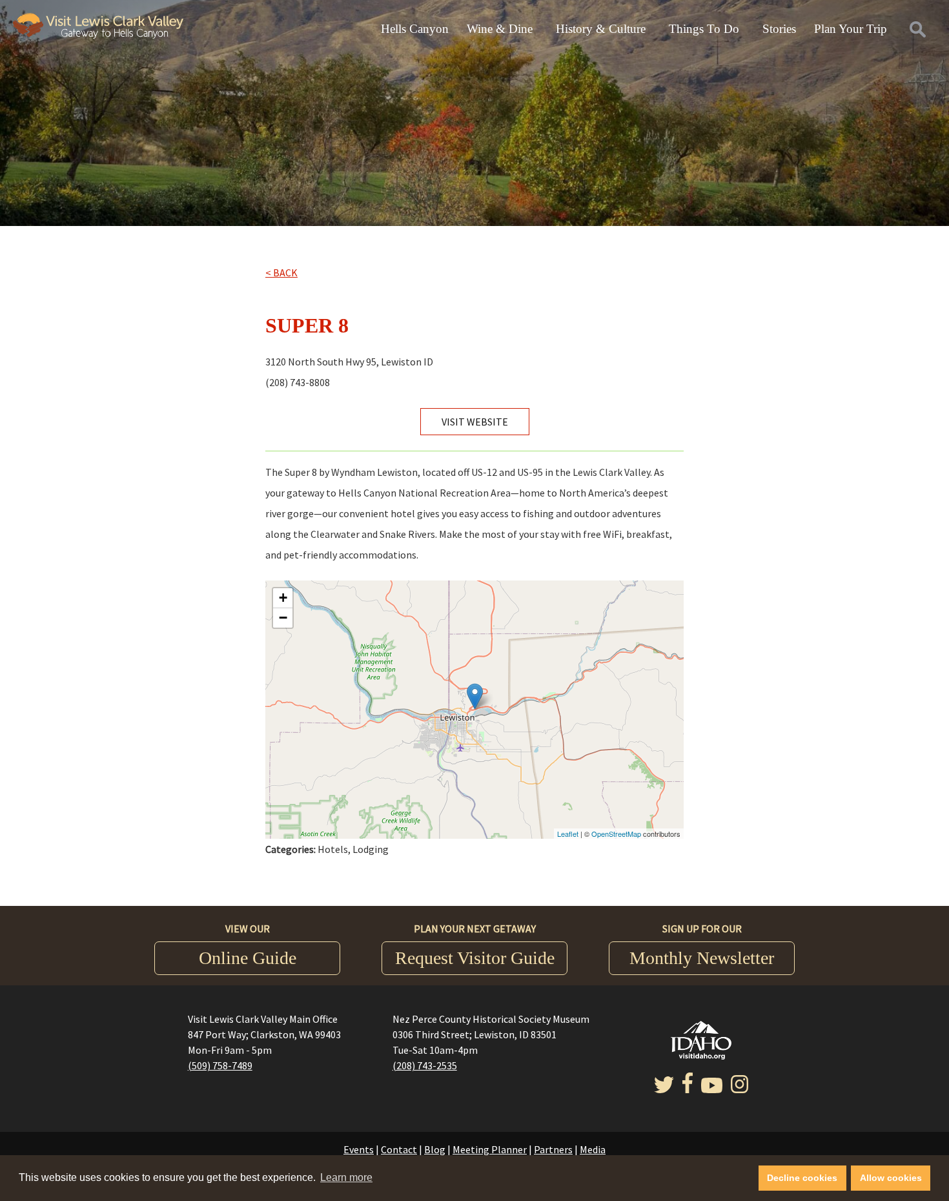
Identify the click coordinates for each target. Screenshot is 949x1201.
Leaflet (567, 833)
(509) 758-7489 (220, 1065)
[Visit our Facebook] (687, 1089)
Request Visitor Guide (475, 958)
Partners (553, 1149)
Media (593, 1149)
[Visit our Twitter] (664, 1089)
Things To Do (704, 29)
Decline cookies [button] (802, 1178)
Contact (399, 1149)
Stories (779, 29)
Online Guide (247, 958)
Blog (434, 1149)
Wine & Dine (500, 29)
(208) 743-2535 (425, 1065)
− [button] (283, 618)
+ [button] (283, 598)
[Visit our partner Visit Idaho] (701, 1055)
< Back (281, 272)
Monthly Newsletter (701, 958)
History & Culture (601, 29)
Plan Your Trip (850, 29)
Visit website (475, 421)
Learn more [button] (346, 1177)
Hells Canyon (415, 29)
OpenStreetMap (616, 833)
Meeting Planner (490, 1149)
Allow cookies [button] (891, 1178)
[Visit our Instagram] (739, 1089)
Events (358, 1149)
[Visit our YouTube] (711, 1089)
